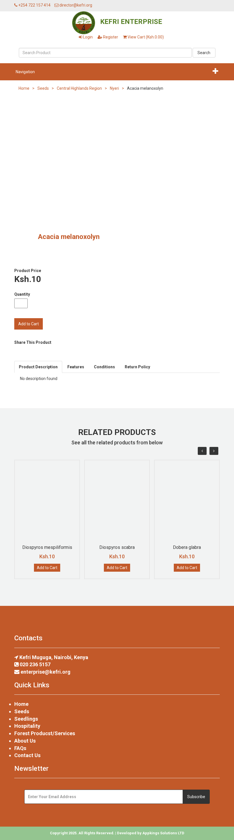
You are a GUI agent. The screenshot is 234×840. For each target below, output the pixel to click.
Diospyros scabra (117, 547)
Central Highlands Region (79, 88)
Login (87, 37)
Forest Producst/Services (44, 733)
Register (110, 37)
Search (203, 52)
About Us (25, 741)
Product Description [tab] (38, 367)
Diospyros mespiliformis (47, 547)
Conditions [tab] (104, 367)
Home (24, 88)
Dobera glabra (187, 547)
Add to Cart (47, 567)
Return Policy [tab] (137, 367)
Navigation (25, 72)
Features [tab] (75, 367)
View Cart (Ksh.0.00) (145, 37)
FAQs (20, 748)
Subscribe (196, 796)
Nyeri (114, 88)
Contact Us (27, 755)
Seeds (43, 88)
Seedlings (26, 719)
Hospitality (27, 726)
